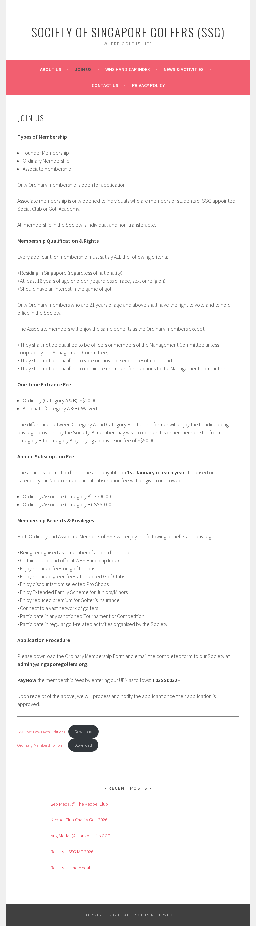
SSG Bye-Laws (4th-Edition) (41, 731)
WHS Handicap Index (127, 69)
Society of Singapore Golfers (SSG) (128, 32)
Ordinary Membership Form (41, 745)
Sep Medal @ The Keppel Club (79, 804)
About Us (50, 69)
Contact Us (105, 85)
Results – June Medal (70, 868)
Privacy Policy (148, 85)
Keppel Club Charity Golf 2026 (79, 820)
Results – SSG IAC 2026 (72, 852)
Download (83, 731)
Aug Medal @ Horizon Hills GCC (80, 836)
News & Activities (184, 69)
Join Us (83, 69)
